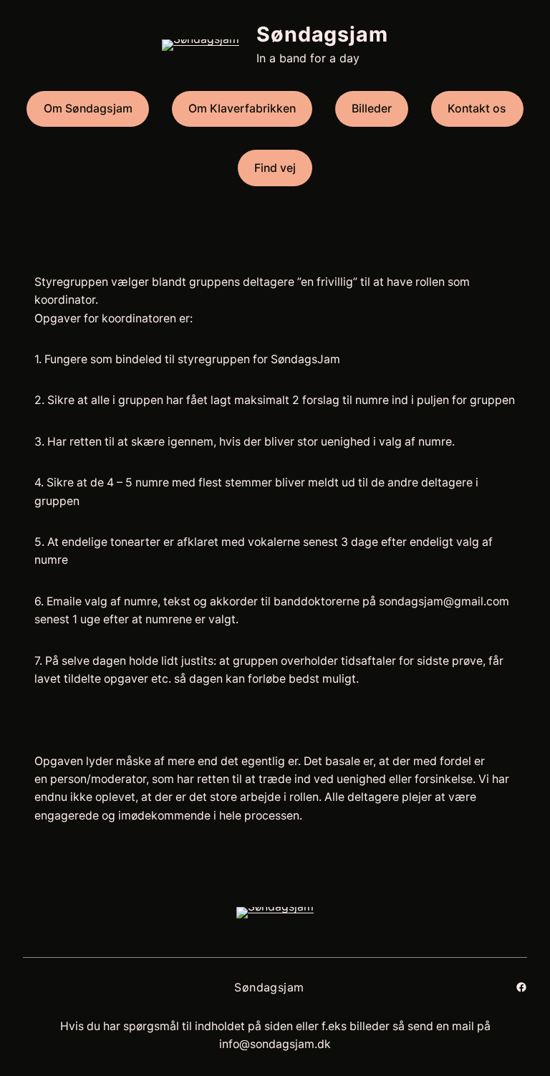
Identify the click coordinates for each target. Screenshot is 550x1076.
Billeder (372, 108)
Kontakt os (477, 108)
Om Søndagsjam (88, 108)
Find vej (275, 168)
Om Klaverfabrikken (242, 108)
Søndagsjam (322, 34)
